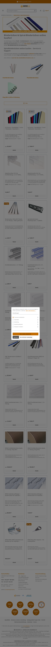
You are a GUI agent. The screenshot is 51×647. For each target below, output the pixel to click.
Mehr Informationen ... (31, 310)
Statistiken (16, 319)
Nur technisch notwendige (26, 337)
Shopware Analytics (18, 326)
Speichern (16, 337)
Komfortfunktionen (18, 324)
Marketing (16, 322)
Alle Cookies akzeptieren (25, 334)
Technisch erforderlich (19, 317)
